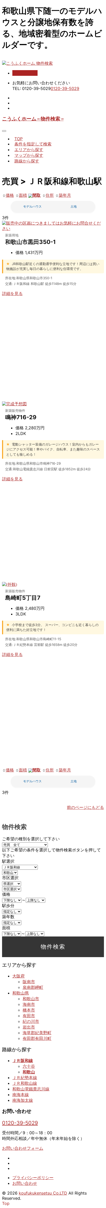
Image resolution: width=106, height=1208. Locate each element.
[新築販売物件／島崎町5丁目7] (9, 584)
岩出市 (29, 1027)
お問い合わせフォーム (22, 1148)
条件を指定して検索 (32, 143)
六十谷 (29, 1066)
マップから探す (28, 155)
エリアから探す (28, 149)
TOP (18, 138)
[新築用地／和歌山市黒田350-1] (53, 228)
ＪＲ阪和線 (22, 1060)
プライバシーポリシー (33, 1177)
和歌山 (29, 1071)
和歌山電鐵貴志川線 (30, 1088)
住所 (50, 195)
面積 (23, 195)
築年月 (65, 195)
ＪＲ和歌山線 (24, 1083)
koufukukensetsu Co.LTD (43, 1193)
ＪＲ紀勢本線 (24, 1077)
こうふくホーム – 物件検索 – (33, 119)
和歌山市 (31, 998)
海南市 (29, 1004)
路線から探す (26, 160)
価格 (10, 195)
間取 (36, 195)
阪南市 (29, 981)
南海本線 (20, 1094)
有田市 (29, 1015)
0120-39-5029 (65, 88)
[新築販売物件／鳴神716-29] (14, 403)
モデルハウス (32, 206)
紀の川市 (31, 1021)
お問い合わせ (25, 73)
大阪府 (18, 976)
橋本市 (29, 1010)
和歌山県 (20, 993)
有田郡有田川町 (37, 1038)
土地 (73, 206)
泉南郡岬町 (33, 987)
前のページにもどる (85, 807)
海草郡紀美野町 (37, 1032)
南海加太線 (22, 1100)
